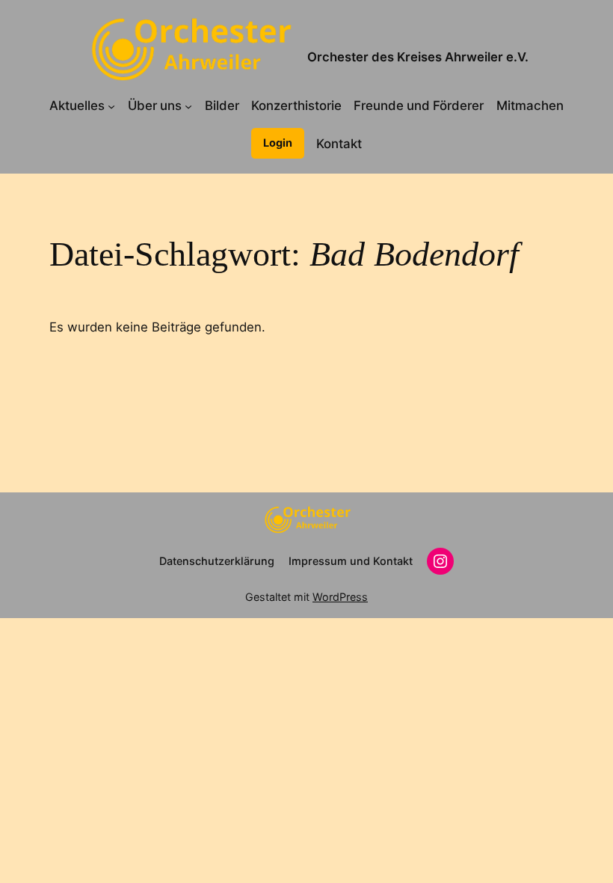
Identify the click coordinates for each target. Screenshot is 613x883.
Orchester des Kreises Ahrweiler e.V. (418, 56)
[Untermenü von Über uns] (188, 105)
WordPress (340, 596)
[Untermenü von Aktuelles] (111, 105)
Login (277, 142)
